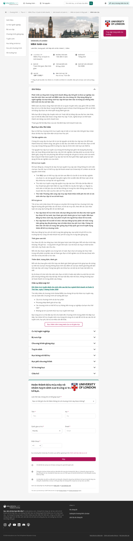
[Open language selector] (105, 3)
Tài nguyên (46, 3)
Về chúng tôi (73, 509)
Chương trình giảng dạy (15, 34)
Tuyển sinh (10, 39)
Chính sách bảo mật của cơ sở (78, 453)
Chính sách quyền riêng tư (111, 535)
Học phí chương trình (14, 48)
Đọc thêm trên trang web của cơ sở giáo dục (63, 324)
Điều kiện (56, 486)
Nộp (63, 459)
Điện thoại (35, 441)
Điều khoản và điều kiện (96, 535)
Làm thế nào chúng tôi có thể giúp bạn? (46, 397)
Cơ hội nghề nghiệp (13, 25)
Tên (33, 412)
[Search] (91, 3)
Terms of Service (73, 490)
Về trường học (11, 53)
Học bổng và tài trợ (13, 43)
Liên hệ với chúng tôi (75, 517)
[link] (94, 12)
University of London (39, 41)
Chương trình (30, 3)
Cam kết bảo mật (66, 486)
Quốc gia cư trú (37, 426)
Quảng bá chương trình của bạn (79, 513)
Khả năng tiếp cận (124, 535)
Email (67, 426)
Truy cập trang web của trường (114, 33)
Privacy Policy (62, 490)
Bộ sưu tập (10, 29)
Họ (67, 412)
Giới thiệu (9, 20)
